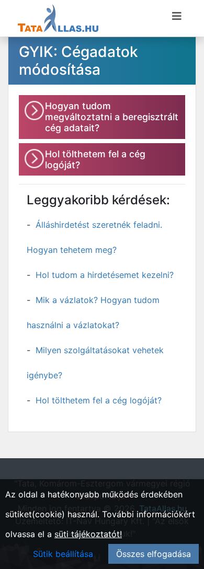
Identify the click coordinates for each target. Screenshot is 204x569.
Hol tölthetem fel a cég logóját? (99, 400)
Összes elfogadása (153, 554)
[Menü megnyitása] (176, 16)
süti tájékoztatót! (88, 534)
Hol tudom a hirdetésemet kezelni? (105, 275)
